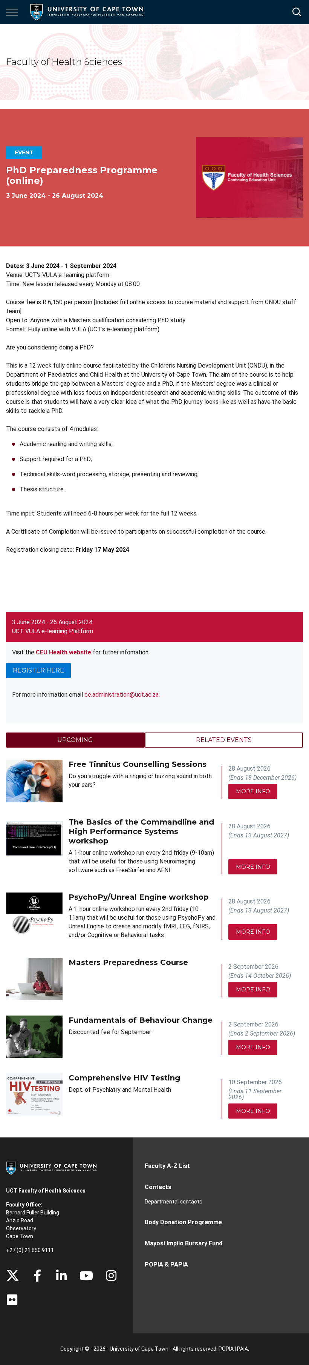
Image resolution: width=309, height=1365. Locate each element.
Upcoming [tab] (75, 739)
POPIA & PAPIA (166, 1264)
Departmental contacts (173, 1202)
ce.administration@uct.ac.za (121, 694)
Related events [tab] (224, 739)
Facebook (37, 1276)
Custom (111, 1276)
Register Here (38, 670)
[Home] (51, 1168)
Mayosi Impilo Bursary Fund (183, 1243)
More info (253, 791)
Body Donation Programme (183, 1222)
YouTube (86, 1276)
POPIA (226, 1349)
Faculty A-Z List (167, 1166)
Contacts (158, 1187)
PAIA (242, 1349)
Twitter (12, 1276)
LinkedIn (61, 1276)
